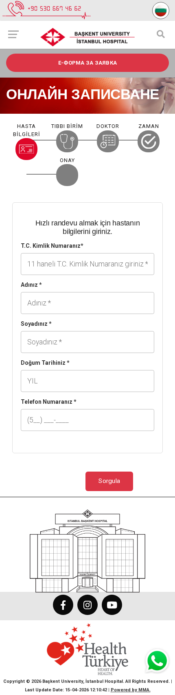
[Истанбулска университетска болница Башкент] (87, 546)
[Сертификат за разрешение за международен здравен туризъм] (87, 648)
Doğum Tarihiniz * (45, 362)
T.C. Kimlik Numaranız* (52, 245)
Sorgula (109, 481)
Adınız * (31, 284)
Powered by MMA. (131, 690)
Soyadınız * (36, 323)
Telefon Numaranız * (49, 401)
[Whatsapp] (156, 662)
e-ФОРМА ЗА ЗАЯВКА (87, 63)
